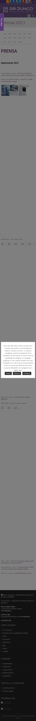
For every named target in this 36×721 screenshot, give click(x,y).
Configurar (27, 373)
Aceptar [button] (8, 373)
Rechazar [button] (17, 373)
